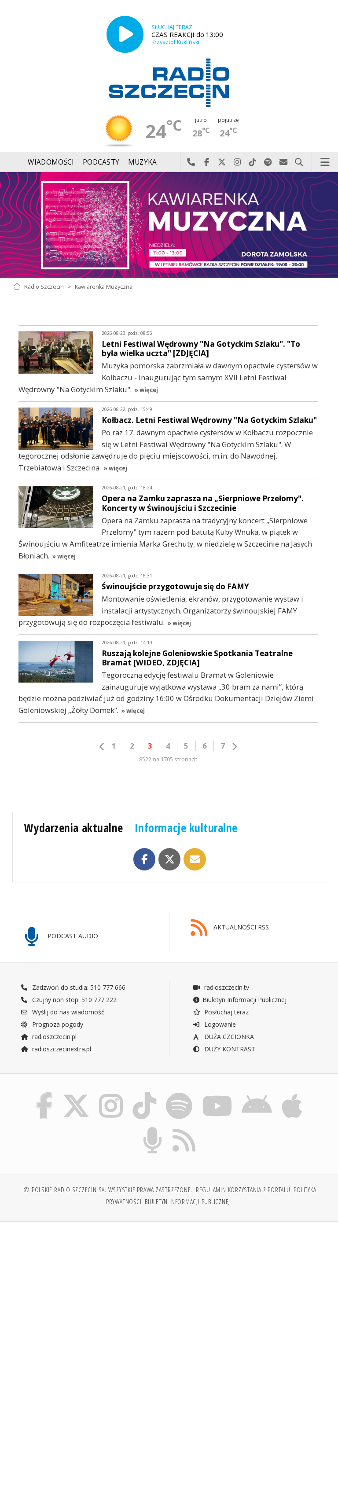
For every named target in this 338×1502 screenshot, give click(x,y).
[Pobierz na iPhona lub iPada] (292, 1094)
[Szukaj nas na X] (76, 1094)
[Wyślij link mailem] (195, 859)
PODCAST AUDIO (72, 936)
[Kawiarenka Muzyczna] (169, 225)
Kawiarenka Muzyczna (103, 286)
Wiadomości (51, 162)
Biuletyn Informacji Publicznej (244, 999)
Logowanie (219, 1024)
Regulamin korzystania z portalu (243, 1189)
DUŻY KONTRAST (228, 1049)
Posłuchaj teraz (225, 1012)
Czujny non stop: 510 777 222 (73, 999)
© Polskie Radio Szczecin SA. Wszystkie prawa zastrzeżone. (107, 1189)
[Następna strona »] (234, 746)
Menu (325, 162)
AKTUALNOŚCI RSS (240, 927)
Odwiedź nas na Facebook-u (206, 162)
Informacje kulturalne (186, 828)
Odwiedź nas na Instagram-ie (237, 162)
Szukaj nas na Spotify (268, 162)
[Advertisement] (90, 1295)
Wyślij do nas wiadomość (283, 162)
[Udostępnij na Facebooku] (144, 859)
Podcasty (101, 162)
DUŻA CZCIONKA (228, 1036)
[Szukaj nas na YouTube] (217, 1094)
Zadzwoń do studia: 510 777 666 (77, 987)
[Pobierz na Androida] (257, 1094)
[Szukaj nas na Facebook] (44, 1094)
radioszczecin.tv (225, 987)
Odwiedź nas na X (222, 162)
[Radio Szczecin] (169, 83)
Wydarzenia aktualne (73, 828)
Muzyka (142, 162)
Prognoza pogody (56, 1024)
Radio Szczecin (44, 286)
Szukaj (299, 162)
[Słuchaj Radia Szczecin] (125, 34)
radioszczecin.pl (53, 1036)
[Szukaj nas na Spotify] (179, 1094)
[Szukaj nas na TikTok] (144, 1094)
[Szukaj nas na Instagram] (111, 1094)
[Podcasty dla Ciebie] (152, 1128)
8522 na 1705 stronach (168, 759)
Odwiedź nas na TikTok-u (253, 162)
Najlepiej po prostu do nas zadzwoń (191, 162)
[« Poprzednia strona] (102, 746)
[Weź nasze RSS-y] (184, 1128)
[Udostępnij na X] (169, 859)
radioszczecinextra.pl (60, 1049)
